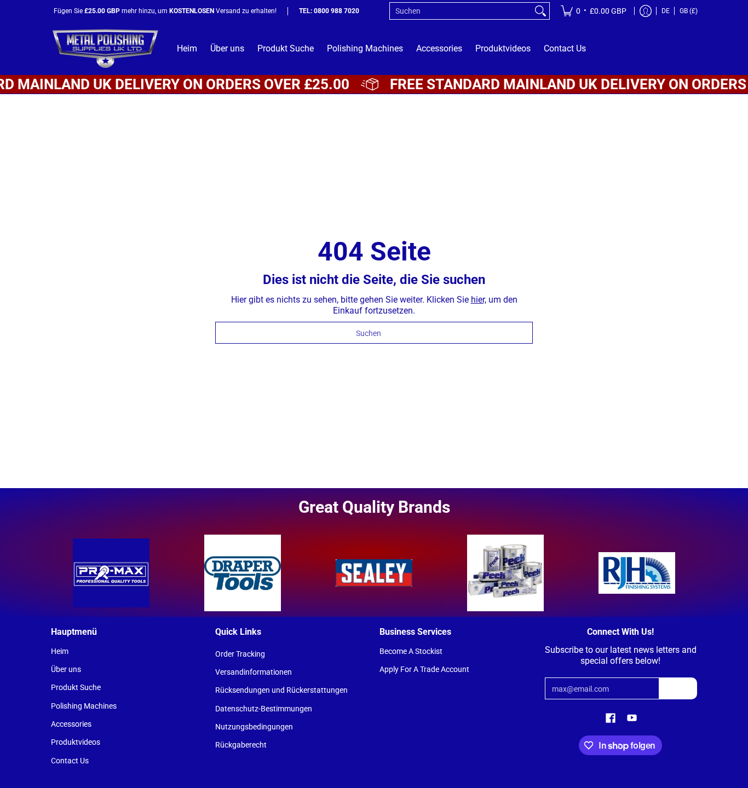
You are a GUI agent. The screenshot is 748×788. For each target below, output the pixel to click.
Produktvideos (75, 742)
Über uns (66, 669)
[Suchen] (540, 11)
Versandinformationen (253, 672)
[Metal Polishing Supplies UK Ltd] (105, 48)
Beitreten (678, 688)
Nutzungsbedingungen (254, 726)
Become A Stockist (410, 651)
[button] (610, 718)
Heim (59, 651)
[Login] (646, 11)
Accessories (71, 724)
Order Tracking (240, 654)
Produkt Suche (76, 687)
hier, (478, 299)
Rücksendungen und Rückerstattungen (281, 690)
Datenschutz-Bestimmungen (263, 708)
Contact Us (70, 760)
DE (665, 11)
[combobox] (461, 11)
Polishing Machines (84, 706)
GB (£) (689, 11)
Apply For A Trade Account (424, 669)
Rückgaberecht (241, 744)
